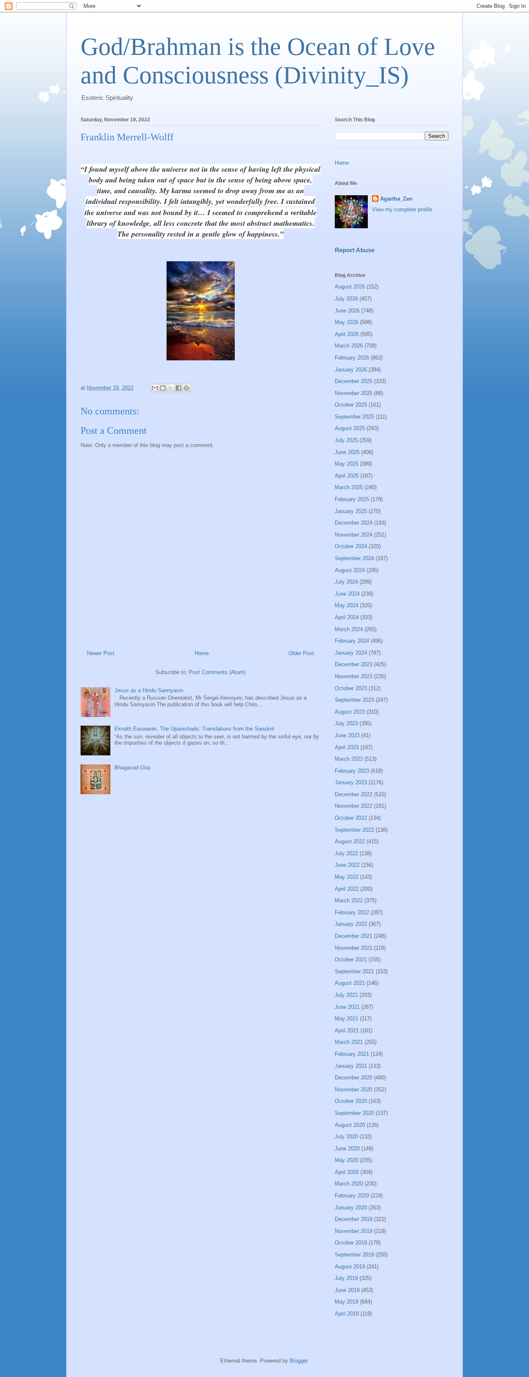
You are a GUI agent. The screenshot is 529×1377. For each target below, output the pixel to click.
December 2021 (353, 936)
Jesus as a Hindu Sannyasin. (149, 690)
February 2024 (352, 641)
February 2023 (352, 771)
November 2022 (353, 806)
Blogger (298, 1361)
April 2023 (347, 747)
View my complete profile (402, 209)
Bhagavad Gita (132, 767)
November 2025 (353, 393)
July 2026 (346, 299)
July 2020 (346, 1136)
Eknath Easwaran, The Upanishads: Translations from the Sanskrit (194, 729)
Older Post (301, 653)
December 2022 (353, 794)
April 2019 (347, 1314)
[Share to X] (171, 388)
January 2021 (351, 1066)
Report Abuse (354, 249)
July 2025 (346, 440)
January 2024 (351, 653)
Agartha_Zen (396, 199)
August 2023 (350, 712)
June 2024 (347, 594)
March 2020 (349, 1184)
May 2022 (346, 877)
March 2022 (349, 900)
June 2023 (347, 735)
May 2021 (346, 1018)
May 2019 (346, 1302)
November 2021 (353, 948)
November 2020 (353, 1089)
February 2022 (352, 912)
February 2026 (352, 358)
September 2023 (354, 700)
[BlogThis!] (163, 388)
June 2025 (347, 452)
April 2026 (347, 334)
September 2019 (354, 1255)
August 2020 (350, 1125)
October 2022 (351, 818)
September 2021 (354, 971)
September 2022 (354, 830)
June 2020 (347, 1148)
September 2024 (354, 558)
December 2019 (353, 1219)
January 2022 (351, 924)
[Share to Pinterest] (186, 388)
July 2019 (346, 1278)
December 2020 (353, 1077)
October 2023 (351, 688)
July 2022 (346, 853)
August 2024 (350, 570)
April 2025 (347, 476)
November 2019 (353, 1231)
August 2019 (350, 1266)
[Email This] (155, 388)
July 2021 (346, 995)
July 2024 (346, 582)
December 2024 (353, 523)
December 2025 (353, 381)
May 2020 (346, 1160)
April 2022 (347, 889)
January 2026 (351, 370)
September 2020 (354, 1113)
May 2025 (346, 464)
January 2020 (351, 1207)
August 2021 (350, 983)
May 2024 (346, 605)
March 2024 (349, 629)
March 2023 (349, 759)
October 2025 (351, 405)
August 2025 (350, 428)
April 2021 (347, 1030)
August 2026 (350, 287)
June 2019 (347, 1290)
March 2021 (349, 1042)
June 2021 (347, 1007)
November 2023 (353, 676)
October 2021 (351, 959)
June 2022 (347, 865)
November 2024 (353, 535)
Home (202, 653)
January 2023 (351, 782)
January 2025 (351, 511)
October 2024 (351, 546)
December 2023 (353, 664)
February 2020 (352, 1195)
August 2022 (350, 841)
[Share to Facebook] (178, 388)
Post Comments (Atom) (217, 672)
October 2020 (351, 1101)
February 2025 (352, 499)
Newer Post (100, 653)
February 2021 (352, 1054)
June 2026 (347, 311)
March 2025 (349, 487)
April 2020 (347, 1172)
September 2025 (354, 417)
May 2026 (346, 322)
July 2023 (346, 723)
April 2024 (347, 617)
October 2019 (351, 1243)
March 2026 (349, 346)
